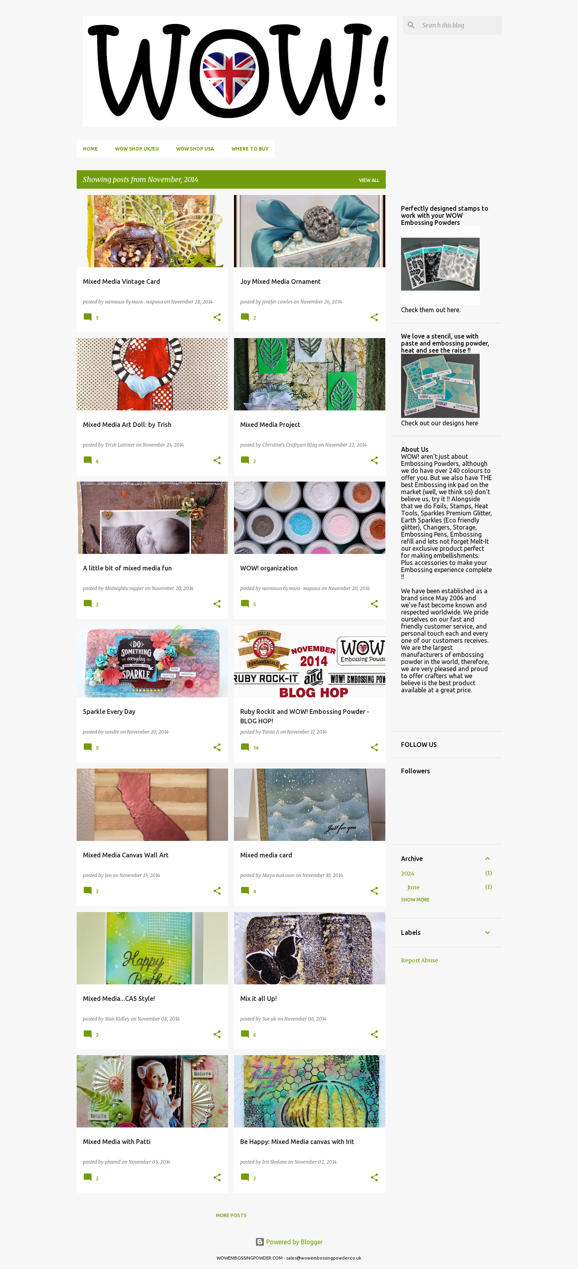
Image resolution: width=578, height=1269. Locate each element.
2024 (407, 873)
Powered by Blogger (294, 1241)
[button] (217, 318)
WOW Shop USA (195, 148)
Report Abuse (419, 960)
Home (90, 148)
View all (369, 180)
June (413, 887)
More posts (231, 1215)
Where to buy (250, 148)
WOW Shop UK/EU (137, 148)
